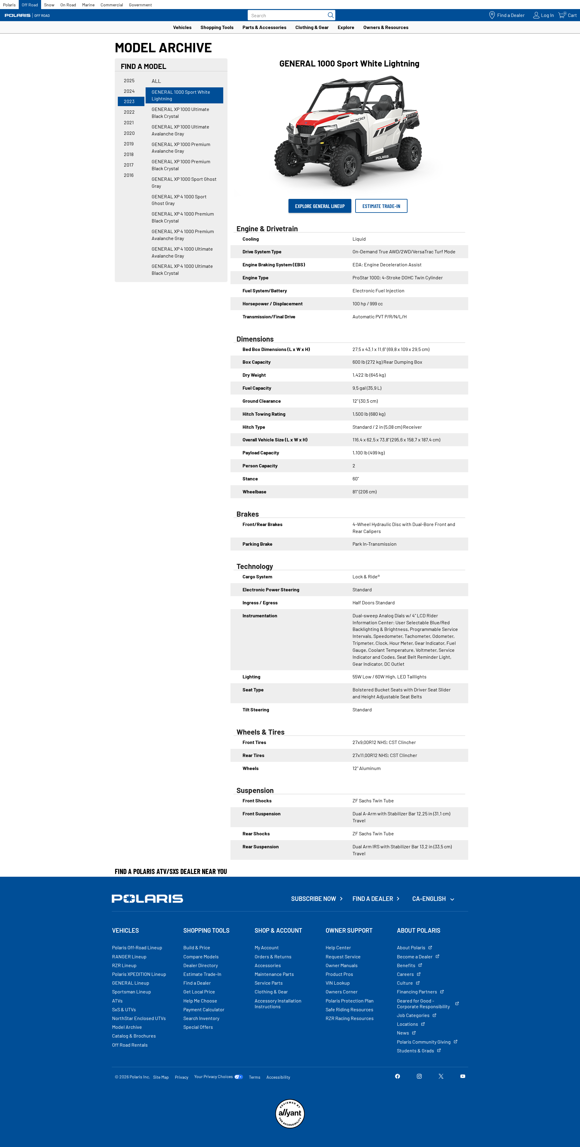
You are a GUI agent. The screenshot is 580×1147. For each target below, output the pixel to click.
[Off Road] (27, 15)
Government (140, 4)
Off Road (30, 4)
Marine (88, 4)
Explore (346, 27)
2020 (129, 133)
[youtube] (462, 1077)
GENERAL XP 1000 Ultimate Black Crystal (180, 112)
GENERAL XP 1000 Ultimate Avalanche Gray (180, 130)
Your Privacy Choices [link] (213, 1076)
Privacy (181, 1077)
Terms (254, 1077)
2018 (129, 154)
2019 (129, 143)
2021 (129, 122)
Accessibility (278, 1077)
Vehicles (182, 27)
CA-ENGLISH (429, 898)
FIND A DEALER (373, 898)
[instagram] (419, 1077)
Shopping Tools (217, 27)
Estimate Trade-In (381, 206)
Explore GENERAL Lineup (320, 206)
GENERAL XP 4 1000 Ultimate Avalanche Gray (182, 252)
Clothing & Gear (312, 27)
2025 (129, 80)
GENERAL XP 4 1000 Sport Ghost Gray (179, 199)
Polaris (9, 4)
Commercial (112, 4)
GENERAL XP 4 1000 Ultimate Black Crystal (182, 269)
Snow (49, 4)
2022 (129, 112)
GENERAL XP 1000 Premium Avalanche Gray (181, 147)
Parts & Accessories (264, 27)
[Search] (329, 15)
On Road (68, 4)
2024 (129, 91)
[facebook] (397, 1077)
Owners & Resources (385, 27)
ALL (156, 80)
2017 (129, 164)
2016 (129, 175)
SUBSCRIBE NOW (313, 898)
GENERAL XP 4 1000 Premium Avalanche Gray (183, 234)
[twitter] (441, 1077)
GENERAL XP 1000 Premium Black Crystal (181, 164)
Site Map (161, 1077)
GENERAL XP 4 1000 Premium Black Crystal (183, 217)
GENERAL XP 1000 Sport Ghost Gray (184, 182)
